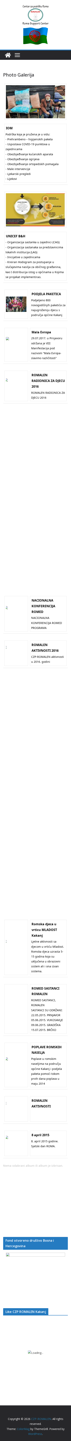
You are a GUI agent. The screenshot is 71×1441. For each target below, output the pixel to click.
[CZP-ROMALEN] (8, 55)
